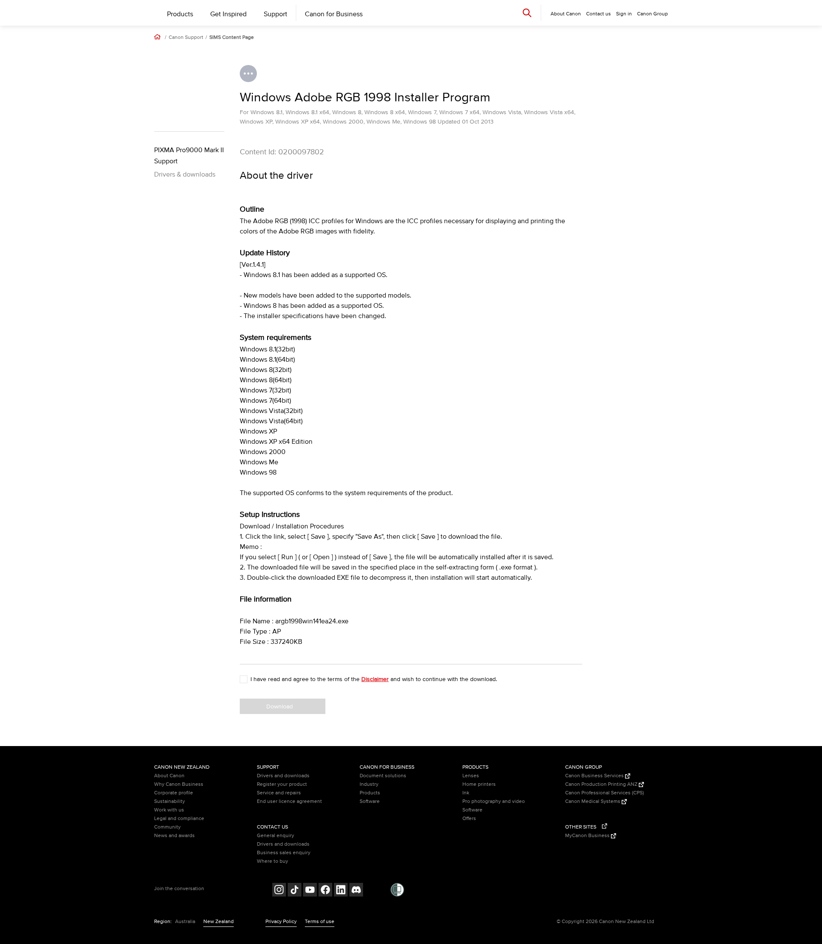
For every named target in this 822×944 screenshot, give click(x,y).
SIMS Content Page (231, 37)
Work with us (169, 810)
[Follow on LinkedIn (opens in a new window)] (341, 891)
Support (275, 14)
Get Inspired (228, 14)
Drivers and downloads (283, 776)
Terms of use (319, 921)
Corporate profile (173, 793)
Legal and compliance (179, 818)
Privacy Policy (281, 921)
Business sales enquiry (283, 853)
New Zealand (218, 921)
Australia (185, 921)
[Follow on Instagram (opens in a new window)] (279, 891)
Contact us (598, 14)
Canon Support (186, 37)
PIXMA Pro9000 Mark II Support (189, 155)
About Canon (169, 776)
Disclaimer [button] (375, 679)
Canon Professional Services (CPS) (604, 793)
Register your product (282, 784)
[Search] (527, 12)
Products (180, 14)
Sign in (624, 14)
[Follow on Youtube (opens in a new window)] (310, 891)
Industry (369, 784)
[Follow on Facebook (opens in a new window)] (325, 891)
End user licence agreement (289, 801)
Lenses (470, 776)
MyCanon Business (588, 835)
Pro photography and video (493, 801)
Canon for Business (334, 14)
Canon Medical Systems (593, 801)
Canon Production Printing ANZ (602, 784)
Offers (469, 818)
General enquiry (275, 835)
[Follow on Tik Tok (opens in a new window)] (294, 891)
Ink (465, 793)
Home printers (479, 784)
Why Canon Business (178, 784)
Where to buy (272, 861)
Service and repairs (279, 793)
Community (167, 827)
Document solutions (383, 776)
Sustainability (169, 801)
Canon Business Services (595, 776)
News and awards (174, 835)
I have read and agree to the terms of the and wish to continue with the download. (373, 679)
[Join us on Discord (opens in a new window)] (356, 891)
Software (370, 801)
